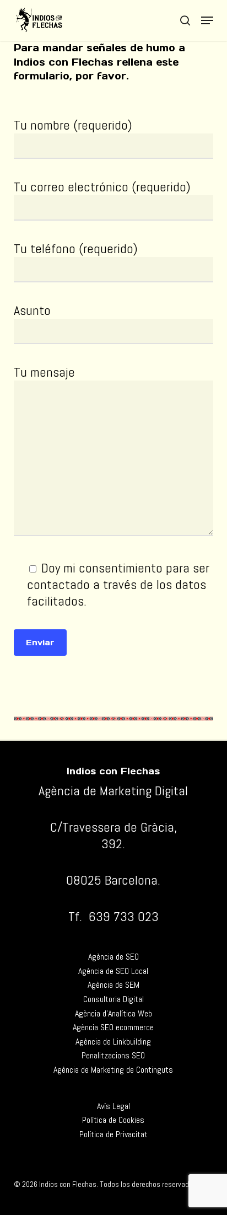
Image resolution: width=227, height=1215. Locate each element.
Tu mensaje (44, 372)
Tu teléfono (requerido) (76, 248)
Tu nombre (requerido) (73, 124)
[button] (207, 20)
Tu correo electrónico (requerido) (102, 186)
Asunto (32, 310)
